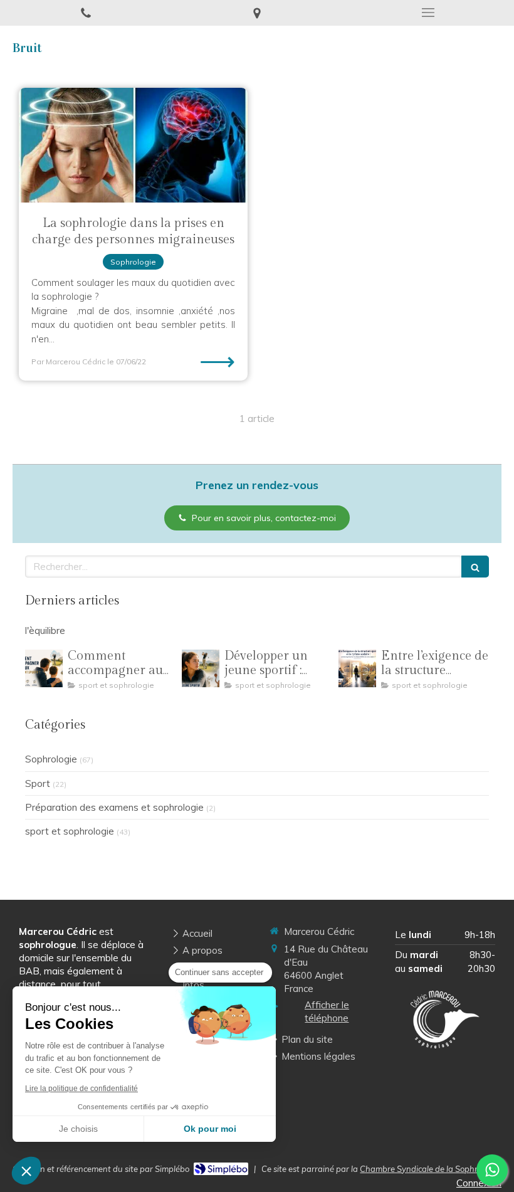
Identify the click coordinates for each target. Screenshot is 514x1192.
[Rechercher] (475, 567)
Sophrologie (51, 759)
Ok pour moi (210, 1129)
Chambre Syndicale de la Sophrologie (430, 1169)
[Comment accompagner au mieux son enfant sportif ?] (44, 668)
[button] (26, 1171)
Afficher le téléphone (327, 1011)
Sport (37, 783)
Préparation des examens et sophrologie (114, 807)
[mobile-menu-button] (428, 12)
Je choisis (78, 1129)
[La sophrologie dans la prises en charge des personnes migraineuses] (133, 145)
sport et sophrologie (69, 831)
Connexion (478, 1183)
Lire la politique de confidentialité (81, 1088)
